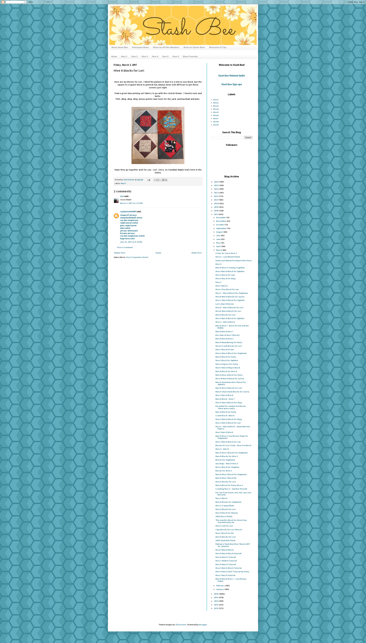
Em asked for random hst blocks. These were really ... (230, 407)
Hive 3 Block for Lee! (225, 275)
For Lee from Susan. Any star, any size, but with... (233, 493)
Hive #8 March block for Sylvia (229, 378)
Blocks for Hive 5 (223, 471)
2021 (216, 200)
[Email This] (155, 179)
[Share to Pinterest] (166, 179)
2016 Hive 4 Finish (223, 516)
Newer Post (119, 253)
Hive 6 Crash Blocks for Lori (228, 346)
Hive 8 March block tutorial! (228, 553)
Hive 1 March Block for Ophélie (229, 271)
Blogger (203, 624)
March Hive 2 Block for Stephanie (231, 474)
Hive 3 (145, 56)
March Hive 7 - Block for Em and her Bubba (232, 327)
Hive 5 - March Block (225, 322)
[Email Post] (149, 180)
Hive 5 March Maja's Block (227, 368)
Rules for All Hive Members (166, 47)
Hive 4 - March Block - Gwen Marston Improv (232, 427)
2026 (216, 182)
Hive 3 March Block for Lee (228, 423)
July (218, 235)
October (220, 224)
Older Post (196, 253)
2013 (216, 605)
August (219, 232)
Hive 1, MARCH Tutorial (226, 561)
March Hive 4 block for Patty (229, 375)
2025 (216, 185)
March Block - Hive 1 (224, 399)
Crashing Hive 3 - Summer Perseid (231, 489)
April (218, 246)
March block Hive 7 (224, 331)
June (218, 239)
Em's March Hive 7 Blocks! (227, 335)
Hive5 (216, 112)
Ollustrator (181, 624)
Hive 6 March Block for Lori (228, 311)
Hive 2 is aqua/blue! (224, 505)
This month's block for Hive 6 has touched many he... (231, 521)
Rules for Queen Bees (194, 47)
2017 (216, 214)
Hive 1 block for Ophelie (226, 360)
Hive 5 (165, 56)
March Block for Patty (225, 412)
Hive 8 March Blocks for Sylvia (229, 296)
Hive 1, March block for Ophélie (230, 300)
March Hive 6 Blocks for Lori (228, 388)
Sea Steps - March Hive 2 (226, 463)
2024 (216, 189)
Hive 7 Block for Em (224, 349)
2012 (216, 608)
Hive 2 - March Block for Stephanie (231, 293)
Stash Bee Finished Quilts (231, 75)
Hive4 (216, 109)
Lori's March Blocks (224, 304)
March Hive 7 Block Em (226, 478)
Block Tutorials (190, 56)
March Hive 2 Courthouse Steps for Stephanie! (231, 437)
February (220, 585)
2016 (216, 594)
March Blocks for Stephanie (228, 502)
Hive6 (216, 115)
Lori (122, 196)
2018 (216, 210)
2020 (216, 203)
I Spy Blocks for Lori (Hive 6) (228, 529)
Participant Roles (140, 47)
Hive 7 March (221, 498)
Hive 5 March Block (224, 550)
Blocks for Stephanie (225, 460)
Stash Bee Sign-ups (231, 84)
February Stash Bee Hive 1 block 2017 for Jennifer (232, 545)
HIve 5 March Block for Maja (228, 402)
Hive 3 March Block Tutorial (228, 568)
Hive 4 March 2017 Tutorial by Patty (232, 571)
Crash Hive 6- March (224, 415)
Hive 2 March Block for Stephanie (231, 353)
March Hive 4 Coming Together (230, 267)
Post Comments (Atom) (137, 257)
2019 (216, 207)
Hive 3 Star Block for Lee (227, 289)
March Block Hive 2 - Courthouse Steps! (230, 580)
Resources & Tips (217, 47)
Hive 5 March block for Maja (228, 419)
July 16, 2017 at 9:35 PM (131, 242)
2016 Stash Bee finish (225, 540)
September (221, 228)
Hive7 (215, 118)
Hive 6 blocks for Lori (225, 509)
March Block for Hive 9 (226, 371)
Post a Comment (125, 247)
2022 (216, 196)
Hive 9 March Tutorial (225, 564)
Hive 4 (155, 56)
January (220, 589)
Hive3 (216, 106)
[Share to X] (160, 179)
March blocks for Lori (225, 315)
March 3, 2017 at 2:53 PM (131, 203)
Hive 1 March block (224, 432)
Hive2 (216, 103)
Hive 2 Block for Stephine (227, 467)
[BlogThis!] (158, 179)
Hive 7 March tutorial (225, 575)
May (218, 243)
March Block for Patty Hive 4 (229, 485)
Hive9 (216, 125)
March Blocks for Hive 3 (226, 456)
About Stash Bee (119, 47)
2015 (216, 597)
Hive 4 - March (222, 449)
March (123, 183)
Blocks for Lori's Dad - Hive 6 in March (233, 445)
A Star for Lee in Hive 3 (226, 253)
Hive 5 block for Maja (225, 278)
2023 (216, 192)
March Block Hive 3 (224, 339)
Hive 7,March (221, 286)
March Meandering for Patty (228, 342)
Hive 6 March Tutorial (225, 557)
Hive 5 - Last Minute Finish (227, 257)
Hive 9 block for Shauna (226, 513)
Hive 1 (124, 56)
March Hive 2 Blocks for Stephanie (231, 453)
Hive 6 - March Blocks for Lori (229, 307)
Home (114, 56)
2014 (216, 601)
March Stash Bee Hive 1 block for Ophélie (230, 383)
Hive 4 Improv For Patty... (227, 364)
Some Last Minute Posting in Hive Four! (233, 260)
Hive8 (216, 121)
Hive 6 (176, 56)
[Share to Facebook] (163, 179)
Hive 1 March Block (224, 395)
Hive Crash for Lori (224, 526)
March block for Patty (225, 357)
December (221, 217)
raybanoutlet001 (128, 211)
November (221, 221)
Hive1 (215, 99)
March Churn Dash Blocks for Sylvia (232, 392)
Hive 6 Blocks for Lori (225, 482)
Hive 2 (135, 56)
